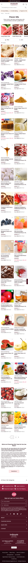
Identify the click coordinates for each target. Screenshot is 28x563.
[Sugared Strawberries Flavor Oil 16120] (20, 272)
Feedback (14, 547)
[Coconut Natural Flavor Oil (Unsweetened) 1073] (20, 393)
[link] (7, 514)
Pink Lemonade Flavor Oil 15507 (20, 256)
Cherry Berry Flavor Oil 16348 (7, 403)
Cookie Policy (14, 558)
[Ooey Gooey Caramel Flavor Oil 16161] (7, 150)
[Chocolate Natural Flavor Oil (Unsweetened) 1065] (7, 272)
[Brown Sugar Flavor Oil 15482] (20, 99)
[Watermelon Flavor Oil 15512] (7, 344)
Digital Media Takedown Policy (9, 556)
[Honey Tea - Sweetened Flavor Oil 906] (20, 296)
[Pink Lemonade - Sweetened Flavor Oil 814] (20, 222)
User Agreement (10, 554)
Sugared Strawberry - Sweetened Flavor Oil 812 (20, 208)
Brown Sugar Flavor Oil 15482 (20, 109)
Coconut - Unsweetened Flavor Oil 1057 (6, 427)
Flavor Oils (7, 13)
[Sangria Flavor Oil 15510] (7, 320)
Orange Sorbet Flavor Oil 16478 (20, 84)
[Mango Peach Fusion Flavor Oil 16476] (20, 418)
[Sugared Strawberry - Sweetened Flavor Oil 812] (20, 198)
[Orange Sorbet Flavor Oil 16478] (20, 75)
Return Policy (12, 552)
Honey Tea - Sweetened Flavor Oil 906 (20, 305)
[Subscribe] (25, 501)
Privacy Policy (5, 552)
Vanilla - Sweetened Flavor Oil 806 (19, 60)
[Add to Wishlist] (12, 46)
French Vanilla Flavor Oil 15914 (20, 134)
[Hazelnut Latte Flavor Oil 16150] (7, 198)
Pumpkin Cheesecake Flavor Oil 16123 (7, 60)
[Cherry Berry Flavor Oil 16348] (7, 393)
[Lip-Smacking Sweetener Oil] (7, 246)
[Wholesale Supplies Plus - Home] (14, 4)
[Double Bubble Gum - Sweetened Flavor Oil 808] (7, 296)
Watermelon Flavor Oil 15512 (7, 354)
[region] (14, 1)
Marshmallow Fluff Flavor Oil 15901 (6, 184)
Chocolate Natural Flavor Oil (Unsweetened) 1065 (6, 281)
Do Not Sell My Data (21, 556)
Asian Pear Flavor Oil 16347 (19, 354)
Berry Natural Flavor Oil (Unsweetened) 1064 (20, 378)
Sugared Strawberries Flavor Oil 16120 (20, 281)
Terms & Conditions (20, 552)
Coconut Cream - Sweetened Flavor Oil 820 (20, 184)
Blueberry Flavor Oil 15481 (6, 232)
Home (2, 13)
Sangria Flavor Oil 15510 (7, 329)
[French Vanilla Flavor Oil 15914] (20, 124)
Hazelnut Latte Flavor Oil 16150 (7, 208)
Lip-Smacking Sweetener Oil (5, 256)
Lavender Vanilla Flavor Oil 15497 (7, 84)
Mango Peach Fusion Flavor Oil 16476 (20, 427)
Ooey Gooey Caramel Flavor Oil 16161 (7, 159)
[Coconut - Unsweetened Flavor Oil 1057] (7, 418)
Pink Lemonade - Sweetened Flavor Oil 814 (20, 232)
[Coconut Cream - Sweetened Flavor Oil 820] (20, 174)
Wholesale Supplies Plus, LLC (16, 561)
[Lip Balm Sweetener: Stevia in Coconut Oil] (20, 320)
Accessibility (17, 554)
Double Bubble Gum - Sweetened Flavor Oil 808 (7, 305)
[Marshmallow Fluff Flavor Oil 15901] (7, 174)
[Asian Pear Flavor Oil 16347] (20, 344)
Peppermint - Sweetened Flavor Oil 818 (20, 159)
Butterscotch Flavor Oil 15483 (7, 134)
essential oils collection (7, 466)
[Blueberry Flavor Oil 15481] (7, 222)
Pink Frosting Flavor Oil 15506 (7, 109)
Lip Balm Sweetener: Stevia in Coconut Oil (20, 329)
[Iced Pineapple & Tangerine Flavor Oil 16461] (7, 368)
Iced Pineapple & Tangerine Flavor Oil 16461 (6, 378)
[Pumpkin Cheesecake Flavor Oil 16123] (7, 51)
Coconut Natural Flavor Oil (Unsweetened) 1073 (20, 403)
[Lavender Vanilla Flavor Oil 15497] (7, 75)
